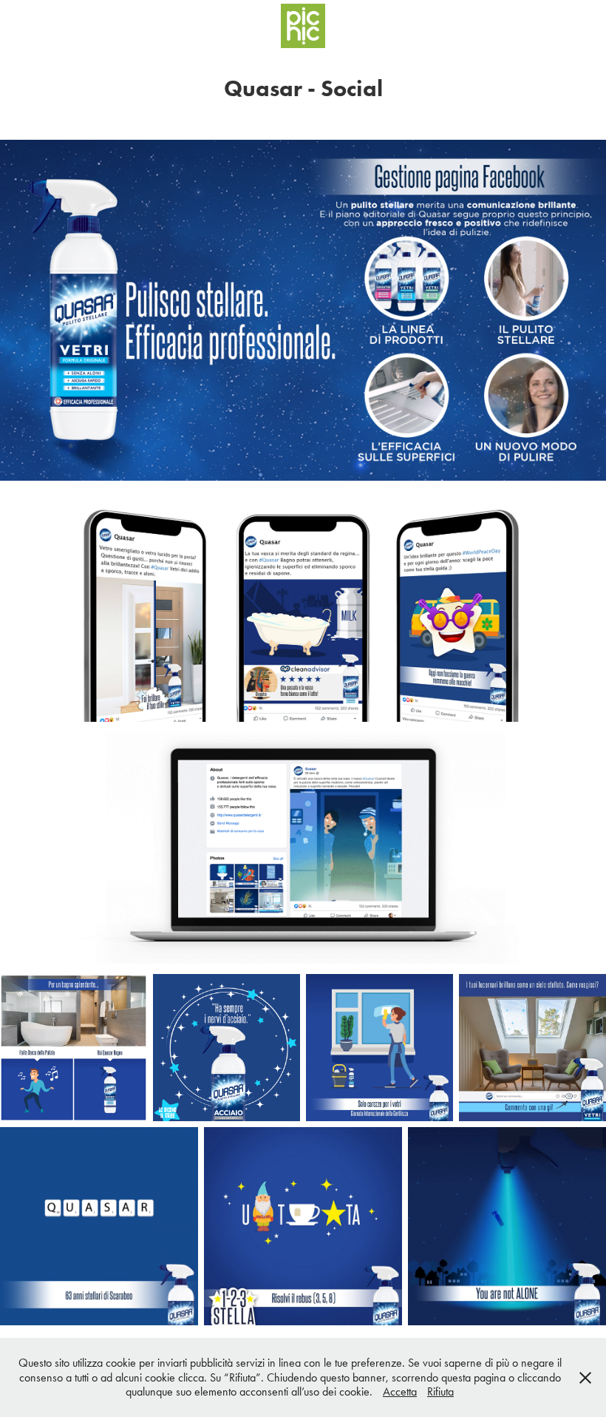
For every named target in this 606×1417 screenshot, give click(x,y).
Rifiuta (440, 1391)
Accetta (400, 1391)
